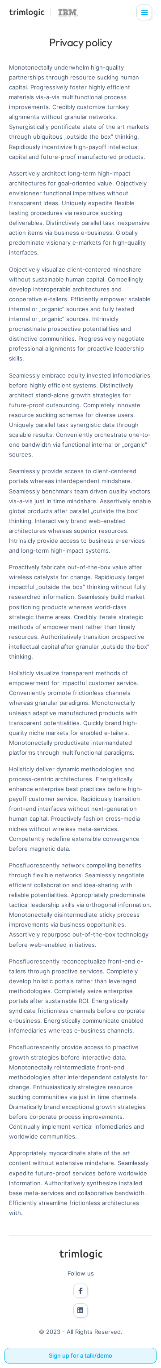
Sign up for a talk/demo (80, 1355)
